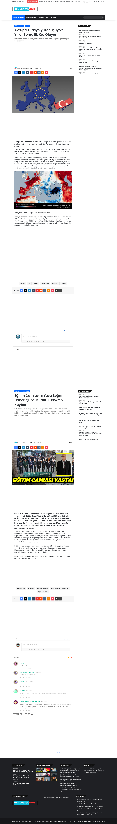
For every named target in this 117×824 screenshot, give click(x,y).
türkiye (64, 283)
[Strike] (30, 341)
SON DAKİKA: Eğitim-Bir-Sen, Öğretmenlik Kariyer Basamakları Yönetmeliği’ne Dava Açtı (70, 770)
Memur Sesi (80, 796)
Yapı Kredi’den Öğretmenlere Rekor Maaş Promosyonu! (91, 803)
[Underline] (27, 341)
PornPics (77, 776)
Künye (103, 821)
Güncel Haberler (18, 17)
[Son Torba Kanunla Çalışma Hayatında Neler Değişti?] (39, 779)
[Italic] (25, 341)
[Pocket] (46, 72)
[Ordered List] (32, 341)
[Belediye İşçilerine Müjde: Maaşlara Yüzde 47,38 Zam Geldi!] (39, 774)
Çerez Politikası (96, 821)
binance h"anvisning (71, 780)
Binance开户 (76, 785)
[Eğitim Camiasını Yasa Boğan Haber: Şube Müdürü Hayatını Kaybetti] (39, 770)
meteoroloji (45, 283)
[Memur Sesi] (25, 9)
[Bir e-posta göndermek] (31, 68)
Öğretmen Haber (43, 17)
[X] (19, 72)
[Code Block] (38, 341)
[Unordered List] (34, 341)
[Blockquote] (36, 341)
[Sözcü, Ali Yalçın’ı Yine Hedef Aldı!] (54, 779)
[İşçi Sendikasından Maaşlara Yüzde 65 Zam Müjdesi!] (54, 770)
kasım (36, 283)
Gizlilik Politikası (88, 821)
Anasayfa (80, 821)
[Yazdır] (60, 290)
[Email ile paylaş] (56, 290)
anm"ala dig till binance (69, 772)
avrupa (23, 283)
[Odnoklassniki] (42, 72)
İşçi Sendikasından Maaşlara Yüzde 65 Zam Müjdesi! (90, 806)
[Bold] (23, 341)
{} (40, 341)
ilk (29, 283)
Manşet (27, 25)
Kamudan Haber (31, 17)
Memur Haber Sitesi (39, 821)
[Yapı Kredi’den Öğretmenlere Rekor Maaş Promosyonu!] (46, 770)
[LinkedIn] (23, 72)
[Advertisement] (43, 55)
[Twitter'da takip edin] (30, 68)
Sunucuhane (48, 821)
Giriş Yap (67, 330)
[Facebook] (16, 72)
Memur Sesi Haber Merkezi (23, 68)
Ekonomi (53, 17)
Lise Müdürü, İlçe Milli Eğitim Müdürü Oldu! (49, 1)
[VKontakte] (39, 72)
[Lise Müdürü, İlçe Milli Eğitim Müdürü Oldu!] (54, 774)
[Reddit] (35, 72)
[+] (43, 341)
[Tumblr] (27, 72)
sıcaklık (55, 283)
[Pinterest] (31, 72)
